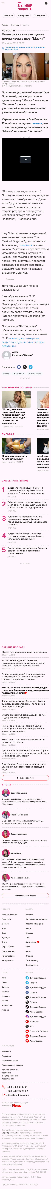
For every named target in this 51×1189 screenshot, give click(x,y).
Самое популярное (15, 480)
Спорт (4, 933)
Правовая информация (12, 1065)
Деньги (5, 924)
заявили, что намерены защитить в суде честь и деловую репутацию (23, 342)
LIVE (27, 937)
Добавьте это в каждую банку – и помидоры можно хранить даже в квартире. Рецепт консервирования (26, 490)
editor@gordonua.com (17, 1095)
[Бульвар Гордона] (24, 6)
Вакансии (6, 1051)
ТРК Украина (18, 374)
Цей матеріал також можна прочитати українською (25, 48)
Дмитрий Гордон (38, 978)
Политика (6, 919)
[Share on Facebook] (19, 367)
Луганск (5, 1010)
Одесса (5, 987)
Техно (4, 942)
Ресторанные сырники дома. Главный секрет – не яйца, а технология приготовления (27, 551)
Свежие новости (13, 647)
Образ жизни (8, 947)
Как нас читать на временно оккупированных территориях (10, 1074)
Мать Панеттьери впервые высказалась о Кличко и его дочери (23, 740)
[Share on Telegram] (31, 367)
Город (4, 972)
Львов (4, 982)
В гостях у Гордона (34, 924)
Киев (4, 978)
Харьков (6, 996)
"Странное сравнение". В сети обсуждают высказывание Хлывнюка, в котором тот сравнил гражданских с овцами (23, 677)
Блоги (6, 784)
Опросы (29, 956)
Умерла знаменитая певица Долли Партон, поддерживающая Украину (24, 716)
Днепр (5, 1001)
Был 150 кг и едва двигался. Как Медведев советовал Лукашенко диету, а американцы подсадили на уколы (25, 690)
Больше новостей (25, 778)
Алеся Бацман (36, 1012)
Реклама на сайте (10, 1060)
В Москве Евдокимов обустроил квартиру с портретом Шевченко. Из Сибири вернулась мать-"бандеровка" (24, 801)
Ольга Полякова (34, 374)
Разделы (29, 909)
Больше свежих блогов (25, 895)
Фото (28, 947)
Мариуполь (7, 1005)
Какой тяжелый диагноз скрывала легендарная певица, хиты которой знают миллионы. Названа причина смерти (23, 663)
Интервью (23, 15)
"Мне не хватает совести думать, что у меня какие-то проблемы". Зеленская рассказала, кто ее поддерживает (28, 505)
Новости (8, 15)
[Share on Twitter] (25, 367)
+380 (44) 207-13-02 (17, 1091)
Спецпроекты (32, 965)
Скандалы (39, 15)
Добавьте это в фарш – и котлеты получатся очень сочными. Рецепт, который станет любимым (26, 536)
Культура (6, 937)
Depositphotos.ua (9, 1133)
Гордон (5, 25)
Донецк (5, 991)
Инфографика (8, 956)
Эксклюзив (31, 942)
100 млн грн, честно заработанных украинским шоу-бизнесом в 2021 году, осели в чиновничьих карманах (24, 886)
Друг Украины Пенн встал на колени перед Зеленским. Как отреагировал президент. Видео (24, 767)
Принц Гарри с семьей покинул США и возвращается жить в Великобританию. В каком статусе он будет (23, 728)
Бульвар (15, 25)
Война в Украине (9, 914)
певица (6, 374)
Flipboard (34, 1021)
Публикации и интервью (37, 919)
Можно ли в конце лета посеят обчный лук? (14, 457)
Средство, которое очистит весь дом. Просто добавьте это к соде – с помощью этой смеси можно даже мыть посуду (25, 753)
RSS (31, 1026)
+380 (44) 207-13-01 (16, 1087)
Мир (4, 928)
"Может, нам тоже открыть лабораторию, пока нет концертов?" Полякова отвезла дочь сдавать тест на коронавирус (14, 416)
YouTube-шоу (32, 960)
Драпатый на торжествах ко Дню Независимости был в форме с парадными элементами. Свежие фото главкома (27, 520)
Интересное (7, 960)
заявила (36, 123)
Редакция (6, 1056)
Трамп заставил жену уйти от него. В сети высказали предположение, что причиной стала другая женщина (23, 704)
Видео (28, 951)
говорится (25, 245)
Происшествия (9, 951)
